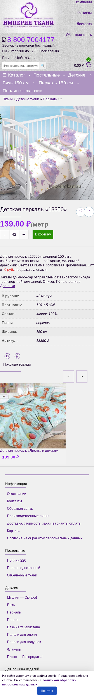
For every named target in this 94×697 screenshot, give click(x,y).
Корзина (13, 531)
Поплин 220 (16, 560)
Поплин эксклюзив (22, 90)
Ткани (8, 99)
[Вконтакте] (7, 356)
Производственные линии (28, 516)
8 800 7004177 (30, 40)
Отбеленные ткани (22, 575)
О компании (82, 2)
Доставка (84, 24)
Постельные (46, 74)
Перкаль (50, 99)
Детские (76, 74)
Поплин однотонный (23, 568)
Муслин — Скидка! (22, 597)
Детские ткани (27, 99)
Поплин (13, 620)
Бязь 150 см (16, 82)
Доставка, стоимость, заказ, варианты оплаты (44, 523)
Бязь (11, 605)
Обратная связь (79, 35)
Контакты (84, 13)
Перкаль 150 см (56, 82)
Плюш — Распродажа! (25, 657)
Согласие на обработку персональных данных (44, 538)
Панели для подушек (24, 642)
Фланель (14, 649)
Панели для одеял (22, 634)
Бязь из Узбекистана (23, 627)
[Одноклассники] (17, 356)
